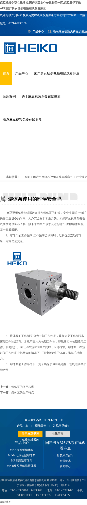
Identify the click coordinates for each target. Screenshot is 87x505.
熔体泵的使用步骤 (22, 386)
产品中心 (38, 31)
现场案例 (40, 425)
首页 (6, 73)
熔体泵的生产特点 (22, 392)
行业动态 (65, 460)
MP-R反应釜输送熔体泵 (21, 465)
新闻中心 (65, 466)
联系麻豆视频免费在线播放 (70, 31)
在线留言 (57, 433)
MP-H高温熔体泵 (21, 460)
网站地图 (5, 502)
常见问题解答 (61, 425)
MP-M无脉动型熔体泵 (21, 455)
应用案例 (9, 96)
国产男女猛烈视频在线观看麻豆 (56, 73)
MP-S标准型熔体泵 (22, 450)
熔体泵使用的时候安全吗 (43, 151)
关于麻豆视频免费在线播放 (41, 96)
